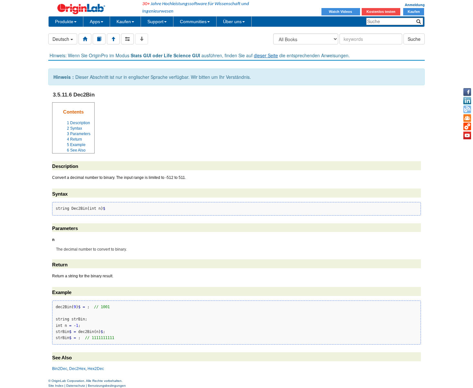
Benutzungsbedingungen (107, 385)
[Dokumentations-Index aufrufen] (85, 38)
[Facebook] (467, 92)
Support (155, 21)
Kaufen (414, 12)
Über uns (232, 21)
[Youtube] (467, 135)
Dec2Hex (77, 368)
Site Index (55, 385)
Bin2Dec (59, 368)
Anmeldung (415, 5)
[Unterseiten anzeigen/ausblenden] (141, 38)
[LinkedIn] (467, 101)
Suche (414, 39)
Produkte (64, 21)
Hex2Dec (96, 368)
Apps (95, 21)
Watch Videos (341, 12)
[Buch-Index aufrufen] (99, 38)
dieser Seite (266, 55)
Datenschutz (75, 385)
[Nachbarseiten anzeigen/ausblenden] (127, 38)
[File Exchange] (467, 127)
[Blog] (467, 109)
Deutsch (61, 39)
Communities (193, 21)
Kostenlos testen (380, 12)
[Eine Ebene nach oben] (113, 38)
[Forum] (467, 118)
